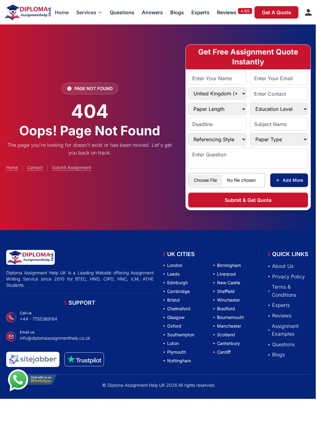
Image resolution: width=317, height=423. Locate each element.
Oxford (174, 326)
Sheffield (226, 291)
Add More (293, 180)
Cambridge (178, 291)
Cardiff (224, 352)
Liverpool (226, 274)
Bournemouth (230, 317)
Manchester (229, 326)
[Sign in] (308, 12)
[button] (89, 12)
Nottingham (179, 360)
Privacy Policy (288, 276)
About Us (282, 266)
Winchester (228, 300)
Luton (173, 343)
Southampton (180, 334)
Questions (122, 12)
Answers (152, 12)
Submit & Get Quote (248, 200)
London (174, 265)
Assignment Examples (285, 330)
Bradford (226, 308)
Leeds (173, 274)
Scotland (226, 334)
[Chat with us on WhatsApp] (32, 379)
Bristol (173, 300)
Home (62, 12)
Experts (200, 12)
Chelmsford (178, 308)
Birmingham (229, 265)
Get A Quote (276, 12)
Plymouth (176, 352)
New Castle (228, 282)
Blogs (177, 12)
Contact (35, 167)
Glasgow (176, 317)
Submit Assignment (71, 167)
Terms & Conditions (284, 291)
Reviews (227, 12)
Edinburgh (177, 282)
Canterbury (228, 343)
